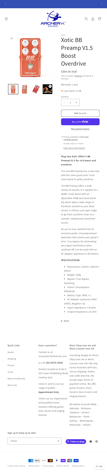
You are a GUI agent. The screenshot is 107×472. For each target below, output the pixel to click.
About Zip (12, 385)
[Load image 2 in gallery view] (25, 89)
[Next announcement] (101, 4)
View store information (74, 148)
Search (11, 352)
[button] (6, 18)
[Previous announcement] (5, 4)
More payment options (80, 129)
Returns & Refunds (16, 378)
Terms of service (62, 466)
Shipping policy (78, 466)
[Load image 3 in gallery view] (36, 89)
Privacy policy (48, 466)
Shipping (78, 76)
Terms (10, 372)
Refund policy (34, 466)
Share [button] (66, 320)
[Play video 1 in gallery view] (47, 89)
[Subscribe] (58, 441)
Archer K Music (19, 466)
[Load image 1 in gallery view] (13, 89)
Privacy (11, 365)
